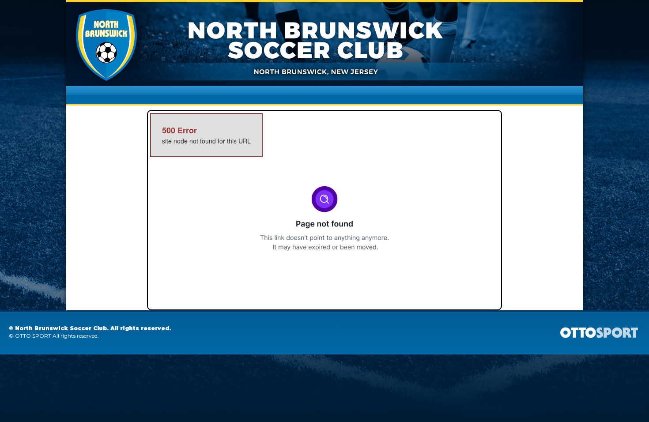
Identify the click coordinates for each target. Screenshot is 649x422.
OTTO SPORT (33, 335)
